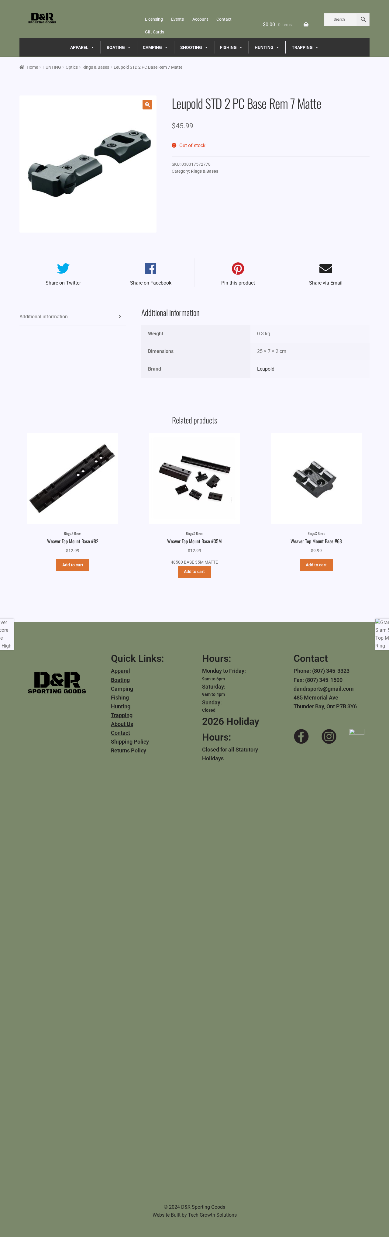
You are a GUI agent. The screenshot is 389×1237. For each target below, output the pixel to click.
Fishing (120, 697)
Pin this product (238, 283)
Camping (122, 689)
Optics (72, 67)
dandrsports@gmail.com (324, 689)
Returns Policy (128, 750)
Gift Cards (154, 31)
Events (177, 19)
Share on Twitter (63, 283)
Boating (120, 680)
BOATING (116, 47)
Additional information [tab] (43, 317)
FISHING (228, 47)
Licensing (154, 19)
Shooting (191, 47)
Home (32, 67)
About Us (122, 724)
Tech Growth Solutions (212, 1215)
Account (200, 19)
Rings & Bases (95, 67)
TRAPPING (302, 47)
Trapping (122, 715)
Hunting (120, 706)
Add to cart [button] (72, 564)
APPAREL (79, 47)
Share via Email (326, 283)
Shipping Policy (130, 741)
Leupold (265, 369)
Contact (224, 19)
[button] (147, 104)
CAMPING (152, 47)
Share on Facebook (150, 283)
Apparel (120, 671)
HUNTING (264, 47)
